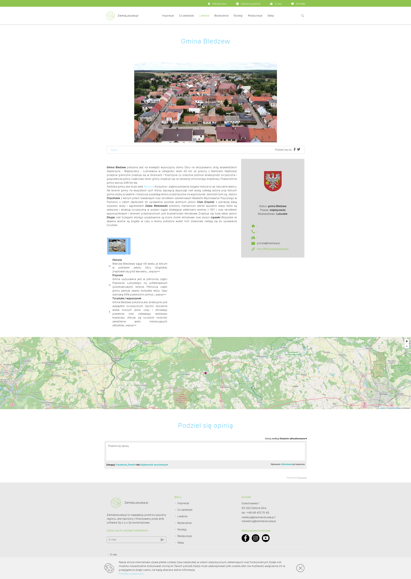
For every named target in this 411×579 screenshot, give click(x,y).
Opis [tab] (114, 150)
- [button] (407, 346)
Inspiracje (168, 15)
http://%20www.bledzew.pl (273, 249)
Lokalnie (204, 15)
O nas (113, 554)
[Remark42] (205, 458)
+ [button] (407, 341)
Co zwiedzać (186, 15)
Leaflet (382, 408)
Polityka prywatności (131, 573)
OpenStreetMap (394, 408)
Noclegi (238, 15)
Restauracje (255, 15)
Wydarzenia (221, 15)
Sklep (270, 15)
